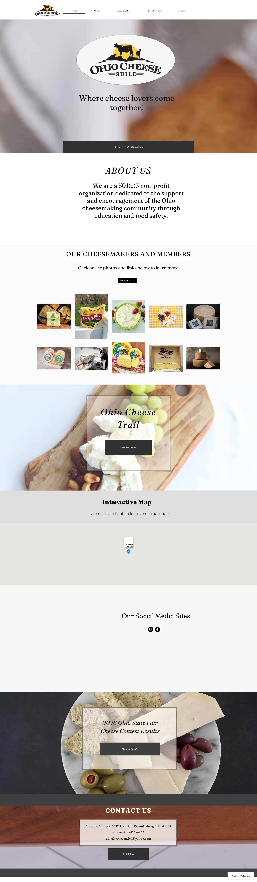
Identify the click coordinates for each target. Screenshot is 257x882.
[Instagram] (150, 629)
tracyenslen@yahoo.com (133, 839)
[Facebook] (157, 629)
